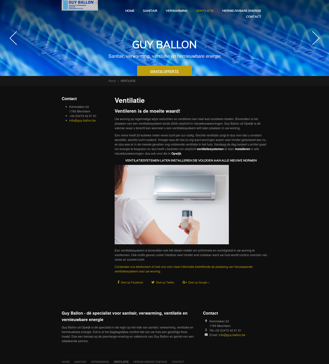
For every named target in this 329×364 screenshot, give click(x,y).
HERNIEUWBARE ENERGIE (241, 11)
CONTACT (253, 16)
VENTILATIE (205, 11)
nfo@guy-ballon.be (83, 120)
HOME (129, 11)
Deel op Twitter (164, 282)
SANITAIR (150, 11)
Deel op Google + (199, 282)
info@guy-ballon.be (232, 335)
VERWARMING (176, 11)
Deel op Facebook (131, 282)
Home (112, 81)
